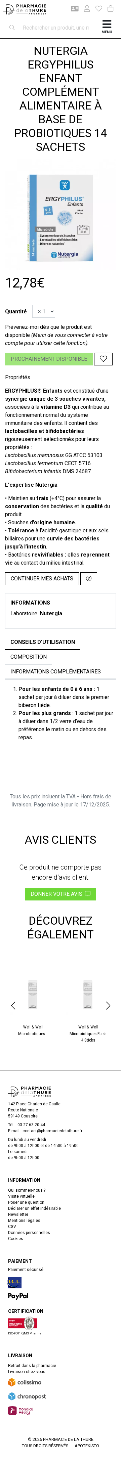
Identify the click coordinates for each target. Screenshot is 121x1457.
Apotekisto (87, 1445)
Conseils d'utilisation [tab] (42, 642)
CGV (12, 1226)
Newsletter (18, 1214)
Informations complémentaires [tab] (55, 671)
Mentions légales (24, 1220)
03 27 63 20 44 (31, 1124)
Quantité (16, 311)
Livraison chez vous (26, 1371)
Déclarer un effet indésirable (34, 1208)
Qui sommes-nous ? (26, 1190)
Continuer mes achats (42, 578)
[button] (12, 1005)
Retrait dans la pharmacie (32, 1365)
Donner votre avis (58, 894)
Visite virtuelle (21, 1196)
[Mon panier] (111, 9)
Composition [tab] (28, 657)
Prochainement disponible (49, 359)
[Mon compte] (84, 9)
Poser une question (26, 1202)
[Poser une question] (88, 578)
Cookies (15, 1238)
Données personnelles (29, 1232)
